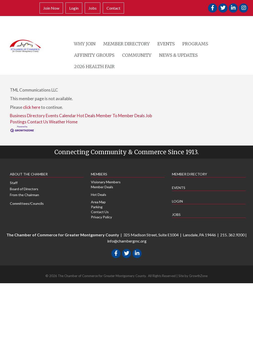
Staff (14, 183)
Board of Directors (24, 189)
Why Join (85, 44)
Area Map (98, 202)
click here (31, 107)
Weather (57, 121)
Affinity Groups (94, 55)
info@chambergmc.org (127, 241)
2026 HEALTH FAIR (94, 66)
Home (72, 121)
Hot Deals (86, 115)
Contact (113, 8)
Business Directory (27, 115)
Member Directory (126, 44)
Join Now (51, 8)
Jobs (92, 8)
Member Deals (102, 187)
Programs (195, 44)
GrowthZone (198, 276)
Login (74, 8)
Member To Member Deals (120, 115)
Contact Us (37, 121)
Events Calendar (61, 115)
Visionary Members (106, 182)
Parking (97, 207)
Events (166, 44)
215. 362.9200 (232, 234)
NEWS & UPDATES (178, 55)
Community (136, 55)
